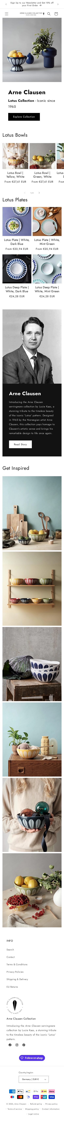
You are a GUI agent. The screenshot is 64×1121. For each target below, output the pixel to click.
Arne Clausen (20, 1104)
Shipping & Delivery (17, 979)
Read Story (20, 444)
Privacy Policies (15, 971)
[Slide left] (24, 192)
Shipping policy (32, 1109)
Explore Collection (24, 117)
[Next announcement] (58, 4)
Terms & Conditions (17, 964)
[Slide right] (39, 192)
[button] (6, 13)
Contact (11, 957)
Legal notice (33, 1114)
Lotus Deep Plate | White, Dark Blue (17, 289)
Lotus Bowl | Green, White (42, 175)
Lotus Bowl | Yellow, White (15, 175)
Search (10, 949)
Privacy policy (51, 1104)
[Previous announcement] (6, 4)
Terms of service (15, 1109)
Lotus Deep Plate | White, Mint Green (47, 289)
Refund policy (36, 1104)
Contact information (50, 1109)
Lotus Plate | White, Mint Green (47, 242)
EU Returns (12, 986)
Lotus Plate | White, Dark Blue (17, 242)
